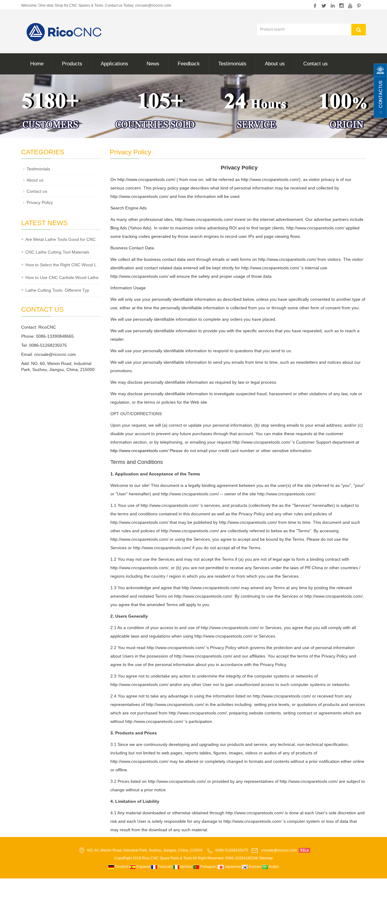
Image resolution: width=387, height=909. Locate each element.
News (153, 64)
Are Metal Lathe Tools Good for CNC (60, 239)
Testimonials (232, 64)
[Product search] (358, 29)
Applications (114, 64)
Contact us (315, 64)
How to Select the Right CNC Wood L (60, 264)
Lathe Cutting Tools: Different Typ (57, 290)
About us (275, 64)
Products (72, 64)
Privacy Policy (40, 202)
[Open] (380, 91)
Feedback (189, 64)
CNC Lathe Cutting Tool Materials (57, 252)
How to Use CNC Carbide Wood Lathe (62, 277)
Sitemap (266, 858)
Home (37, 64)
